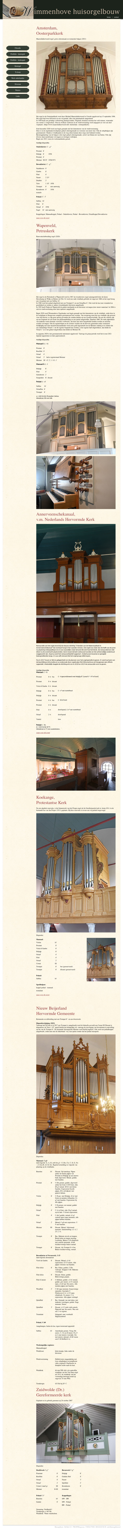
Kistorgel (18, 66)
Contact (116, 17)
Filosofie (18, 48)
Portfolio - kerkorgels (17, 60)
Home (109, 17)
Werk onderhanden (17, 78)
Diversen (18, 84)
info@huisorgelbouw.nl (113, 1527)
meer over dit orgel (42, 218)
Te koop (18, 72)
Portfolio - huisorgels (18, 54)
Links (18, 96)
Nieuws (17, 90)
